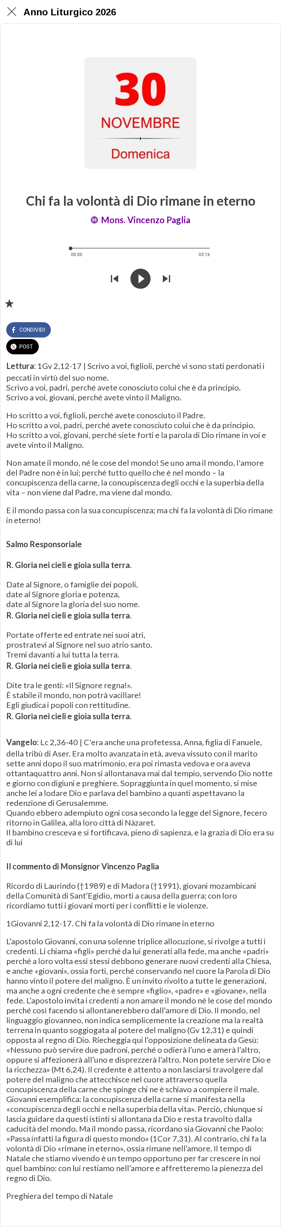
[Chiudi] (11, 11)
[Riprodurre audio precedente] (114, 279)
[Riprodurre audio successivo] (166, 279)
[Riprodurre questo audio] (140, 279)
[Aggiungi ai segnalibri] (9, 303)
